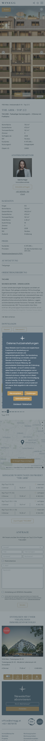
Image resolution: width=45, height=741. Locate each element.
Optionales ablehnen (22, 398)
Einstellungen (31, 393)
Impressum (17, 404)
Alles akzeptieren (15, 393)
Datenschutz (27, 404)
